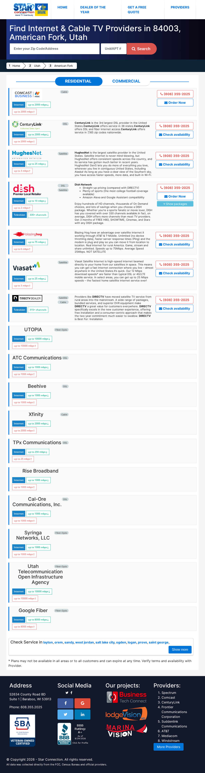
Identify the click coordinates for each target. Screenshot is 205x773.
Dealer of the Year (93, 9)
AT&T (165, 731)
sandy (69, 642)
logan (132, 642)
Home (65, 7)
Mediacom (169, 736)
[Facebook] (65, 703)
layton (48, 642)
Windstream (171, 741)
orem (58, 642)
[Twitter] (65, 714)
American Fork (63, 65)
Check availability (176, 135)
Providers (180, 7)
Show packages (176, 203)
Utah (37, 65)
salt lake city (105, 642)
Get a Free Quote (137, 9)
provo (142, 642)
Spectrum (169, 693)
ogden (121, 642)
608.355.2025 (31, 707)
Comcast (168, 697)
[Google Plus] (82, 703)
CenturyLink (171, 702)
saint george (159, 642)
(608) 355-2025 (176, 94)
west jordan (84, 642)
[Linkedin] (82, 714)
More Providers (168, 747)
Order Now (177, 103)
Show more (180, 649)
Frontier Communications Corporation (174, 712)
